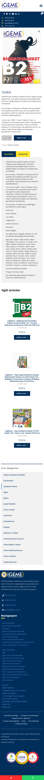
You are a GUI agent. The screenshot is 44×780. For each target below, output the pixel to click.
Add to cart (21, 138)
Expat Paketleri (9, 504)
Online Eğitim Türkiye (12, 545)
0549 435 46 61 (9, 20)
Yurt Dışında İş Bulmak (10, 699)
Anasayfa (5, 685)
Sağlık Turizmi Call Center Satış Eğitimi (13, 666)
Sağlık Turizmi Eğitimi (8, 650)
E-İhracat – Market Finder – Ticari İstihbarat (15, 645)
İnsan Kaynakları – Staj (15, 721)
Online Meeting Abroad (13, 550)
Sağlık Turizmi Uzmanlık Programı (12, 661)
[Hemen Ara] (11, 777)
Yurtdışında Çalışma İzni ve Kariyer (14, 690)
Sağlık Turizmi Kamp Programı (11, 664)
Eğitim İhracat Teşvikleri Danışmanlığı (13, 631)
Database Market (13, 145)
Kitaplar (7, 527)
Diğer (6, 492)
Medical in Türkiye (11, 533)
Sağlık (4, 653)
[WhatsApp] (33, 777)
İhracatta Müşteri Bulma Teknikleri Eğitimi (14, 634)
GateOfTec (8, 516)
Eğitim (6, 498)
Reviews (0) (23, 154)
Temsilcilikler (21, 724)
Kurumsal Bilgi (11, 715)
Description (8, 154)
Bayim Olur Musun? (21, 718)
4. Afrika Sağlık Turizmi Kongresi (13, 696)
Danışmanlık (8, 481)
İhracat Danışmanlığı (8, 623)
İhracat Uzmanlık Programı (10, 637)
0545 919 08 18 (9, 18)
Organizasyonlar (10, 562)
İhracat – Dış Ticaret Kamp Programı (13, 639)
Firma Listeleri (9, 510)
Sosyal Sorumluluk (30, 715)
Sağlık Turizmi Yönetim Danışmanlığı (13, 658)
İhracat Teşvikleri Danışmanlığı (11, 626)
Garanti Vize (5, 628)
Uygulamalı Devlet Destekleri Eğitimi (13, 669)
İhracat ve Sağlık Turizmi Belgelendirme (14, 672)
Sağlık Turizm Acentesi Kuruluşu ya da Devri (15, 675)
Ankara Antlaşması (7, 680)
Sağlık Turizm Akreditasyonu (10, 677)
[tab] (9, 154)
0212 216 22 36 (9, 26)
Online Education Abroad (14, 539)
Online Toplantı (10, 556)
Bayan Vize (6, 704)
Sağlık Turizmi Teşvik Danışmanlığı (12, 655)
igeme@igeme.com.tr (11, 23)
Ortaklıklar (34, 721)
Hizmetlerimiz (9, 521)
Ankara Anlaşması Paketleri (14, 475)
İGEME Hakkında (7, 688)
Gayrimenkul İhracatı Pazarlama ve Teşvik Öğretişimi (18, 642)
